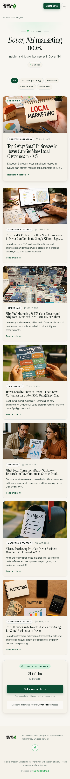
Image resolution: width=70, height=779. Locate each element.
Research (52, 80)
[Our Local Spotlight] (9, 6)
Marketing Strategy (31, 80)
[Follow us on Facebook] (35, 747)
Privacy (45, 739)
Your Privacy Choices (31, 739)
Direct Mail (44, 86)
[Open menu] (64, 6)
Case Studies (27, 86)
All (14, 80)
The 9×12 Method (40, 771)
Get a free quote (33, 689)
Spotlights (51, 5)
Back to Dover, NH (14, 17)
